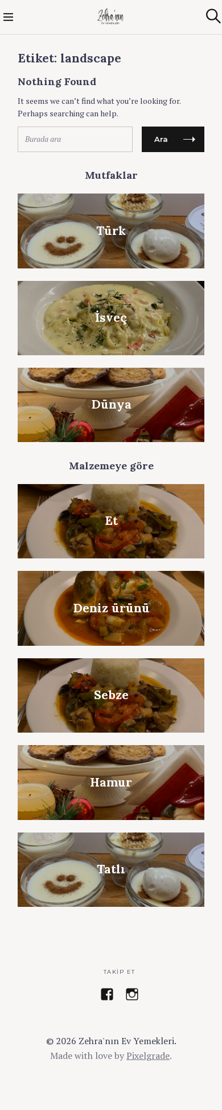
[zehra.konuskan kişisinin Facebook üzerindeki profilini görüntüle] (107, 994)
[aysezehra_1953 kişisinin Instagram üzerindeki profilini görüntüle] (132, 994)
